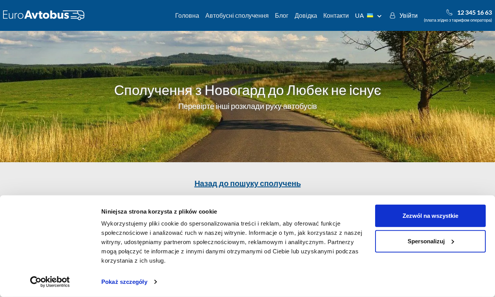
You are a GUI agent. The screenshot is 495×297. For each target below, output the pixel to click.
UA (359, 15)
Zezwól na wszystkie (430, 215)
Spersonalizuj (426, 241)
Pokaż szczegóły (124, 281)
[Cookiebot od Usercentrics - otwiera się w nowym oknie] (50, 282)
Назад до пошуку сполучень (248, 183)
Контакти (336, 15)
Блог (281, 15)
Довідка (306, 15)
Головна (187, 15)
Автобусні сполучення (237, 15)
